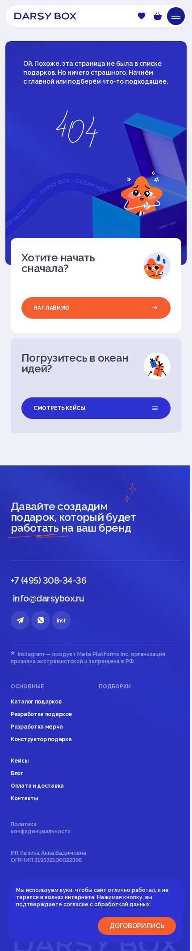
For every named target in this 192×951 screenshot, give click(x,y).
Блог (17, 773)
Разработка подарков (41, 714)
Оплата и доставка (37, 786)
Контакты (24, 798)
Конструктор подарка (41, 739)
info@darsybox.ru (48, 598)
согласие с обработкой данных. (107, 904)
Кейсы (20, 761)
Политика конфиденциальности (41, 828)
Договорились (136, 926)
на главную (51, 308)
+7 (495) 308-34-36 (48, 580)
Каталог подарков (36, 702)
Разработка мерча (37, 727)
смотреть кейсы (59, 408)
